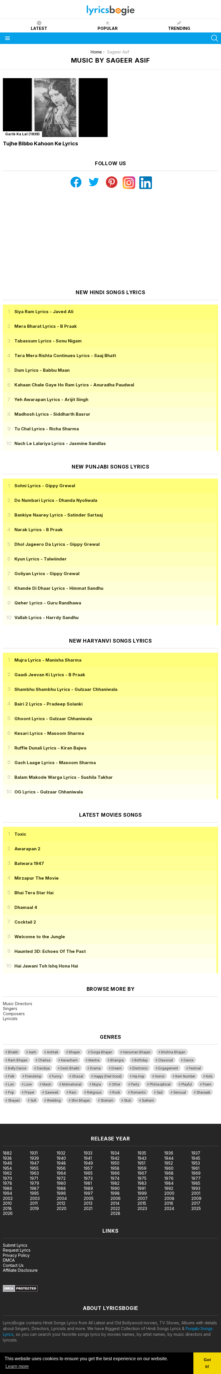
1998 (115, 1193)
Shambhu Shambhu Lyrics (65, 689)
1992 (168, 1188)
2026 (8, 1213)
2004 (62, 1198)
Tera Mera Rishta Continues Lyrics (65, 355)
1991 (142, 1188)
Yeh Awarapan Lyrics (51, 399)
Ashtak (52, 1052)
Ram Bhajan (18, 1060)
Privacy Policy (16, 1255)
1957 (88, 1168)
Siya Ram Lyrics (43, 311)
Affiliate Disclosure (20, 1270)
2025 (196, 1208)
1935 (142, 1153)
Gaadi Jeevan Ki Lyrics (49, 674)
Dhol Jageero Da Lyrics (57, 544)
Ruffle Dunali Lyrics (50, 748)
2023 (142, 1208)
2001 (195, 1193)
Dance (188, 1060)
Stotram (107, 1101)
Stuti (127, 1101)
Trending (179, 28)
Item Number (185, 1076)
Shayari (14, 1101)
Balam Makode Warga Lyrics (63, 777)
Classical (165, 1060)
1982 (114, 1183)
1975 (142, 1178)
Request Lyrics (17, 1250)
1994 (7, 1193)
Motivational (71, 1084)
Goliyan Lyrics (46, 573)
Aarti (32, 1052)
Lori (11, 1084)
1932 (61, 1153)
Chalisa (44, 1060)
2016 (168, 1203)
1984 (169, 1183)
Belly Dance (17, 1068)
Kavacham (69, 1060)
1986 (7, 1188)
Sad (160, 1092)
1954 (7, 1168)
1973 (88, 1178)
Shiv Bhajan (80, 1101)
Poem (207, 1084)
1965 (88, 1173)
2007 (143, 1198)
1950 (114, 1163)
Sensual (179, 1092)
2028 (115, 1213)
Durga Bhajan (101, 1052)
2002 (8, 1198)
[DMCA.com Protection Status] (20, 1290)
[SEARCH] (214, 38)
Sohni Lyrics (44, 485)
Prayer (29, 1092)
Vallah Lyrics (46, 617)
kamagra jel (102, 1120)
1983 (142, 1183)
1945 (195, 1158)
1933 (88, 1153)
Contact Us (13, 1265)
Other (116, 1084)
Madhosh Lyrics (52, 414)
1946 (7, 1163)
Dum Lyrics (42, 370)
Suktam (148, 1101)
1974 (114, 1178)
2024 (169, 1208)
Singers (10, 1008)
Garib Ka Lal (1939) (22, 134)
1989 (88, 1188)
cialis (28, 1120)
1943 (142, 1158)
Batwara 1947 (29, 863)
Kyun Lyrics (40, 559)
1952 (168, 1163)
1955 (34, 1168)
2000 (169, 1193)
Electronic (140, 1068)
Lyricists (10, 1018)
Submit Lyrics (15, 1245)
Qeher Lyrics (47, 603)
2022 (115, 1208)
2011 (34, 1203)
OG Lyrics (48, 792)
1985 (195, 1183)
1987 (34, 1188)
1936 (168, 1153)
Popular (108, 28)
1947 (34, 1163)
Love (28, 1084)
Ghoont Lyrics (53, 718)
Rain (72, 1092)
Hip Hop (138, 1076)
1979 (34, 1183)
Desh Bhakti (69, 1068)
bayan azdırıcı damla (53, 1120)
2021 (88, 1208)
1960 (169, 1168)
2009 (196, 1198)
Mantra (94, 1060)
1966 (115, 1173)
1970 (7, 1178)
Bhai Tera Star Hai (34, 892)
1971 (34, 1178)
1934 (114, 1153)
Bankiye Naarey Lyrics (58, 515)
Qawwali (51, 1092)
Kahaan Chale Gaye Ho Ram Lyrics (74, 385)
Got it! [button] (207, 1363)
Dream (116, 1068)
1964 (61, 1173)
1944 (169, 1158)
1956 (61, 1168)
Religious (94, 1092)
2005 (89, 1198)
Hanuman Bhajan (136, 1052)
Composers (14, 1013)
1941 (88, 1158)
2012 (61, 1203)
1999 (142, 1193)
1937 (195, 1153)
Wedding (54, 1101)
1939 (34, 1158)
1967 (142, 1173)
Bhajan (74, 1052)
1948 (61, 1163)
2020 (61, 1208)
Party (135, 1084)
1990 (115, 1188)
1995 (34, 1193)
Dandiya (43, 1068)
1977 (196, 1178)
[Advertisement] (110, 239)
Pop (11, 1092)
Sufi (33, 1101)
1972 (61, 1178)
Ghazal (77, 1076)
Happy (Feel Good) (108, 1076)
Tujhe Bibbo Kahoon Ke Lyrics (40, 143)
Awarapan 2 (27, 848)
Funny (56, 1076)
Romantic (138, 1092)
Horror (160, 1076)
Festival (195, 1068)
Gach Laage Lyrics (55, 762)
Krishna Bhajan (173, 1052)
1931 (34, 1153)
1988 (61, 1188)
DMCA (9, 1260)
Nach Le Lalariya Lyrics (60, 443)
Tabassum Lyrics (48, 341)
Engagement (168, 1068)
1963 (34, 1173)
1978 (7, 1183)
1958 (114, 1168)
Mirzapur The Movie (36, 878)
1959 (142, 1168)
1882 (7, 1153)
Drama (95, 1068)
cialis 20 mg (11, 1120)
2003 (35, 1198)
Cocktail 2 (25, 922)
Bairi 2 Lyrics (48, 704)
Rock (116, 1092)
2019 (34, 1208)
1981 (88, 1183)
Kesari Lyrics (49, 733)
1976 (169, 1178)
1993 (195, 1188)
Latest (39, 28)
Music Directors (17, 1003)
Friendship (33, 1076)
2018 (7, 1208)
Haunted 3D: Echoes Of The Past (50, 951)
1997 (88, 1193)
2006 (115, 1198)
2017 (195, 1203)
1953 (195, 1163)
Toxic (20, 834)
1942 (114, 1158)
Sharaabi (203, 1092)
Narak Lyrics (38, 529)
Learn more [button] (17, 1366)
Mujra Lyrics (47, 660)
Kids (209, 1076)
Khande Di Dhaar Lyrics (58, 588)
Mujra (96, 1084)
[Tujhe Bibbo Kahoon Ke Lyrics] (55, 107)
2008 (169, 1198)
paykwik (81, 1120)
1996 (61, 1193)
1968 (169, 1173)
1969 (196, 1173)
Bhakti (13, 1052)
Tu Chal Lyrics (46, 428)
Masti (46, 1084)
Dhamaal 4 (25, 907)
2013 (88, 1203)
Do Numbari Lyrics (55, 500)
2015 (142, 1203)
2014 (114, 1203)
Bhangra (117, 1060)
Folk (11, 1076)
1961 (195, 1168)
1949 (88, 1163)
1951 (141, 1163)
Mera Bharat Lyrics (45, 326)
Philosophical (160, 1084)
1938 (7, 1158)
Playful (186, 1084)
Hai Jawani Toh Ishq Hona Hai (46, 966)
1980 (61, 1183)
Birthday (141, 1060)
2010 (7, 1203)
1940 (61, 1158)
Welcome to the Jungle (39, 936)
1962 (7, 1173)
